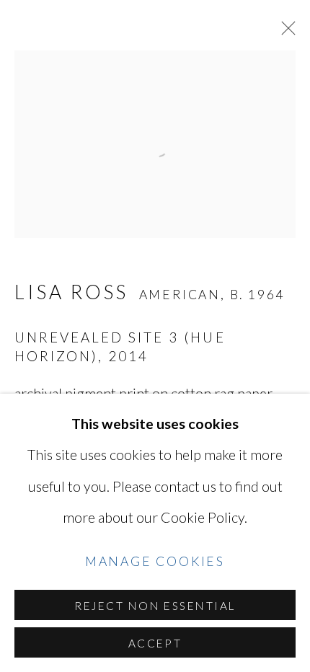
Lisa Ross (71, 292)
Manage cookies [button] (155, 561)
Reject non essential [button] (154, 605)
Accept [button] (155, 643)
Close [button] (285, 32)
